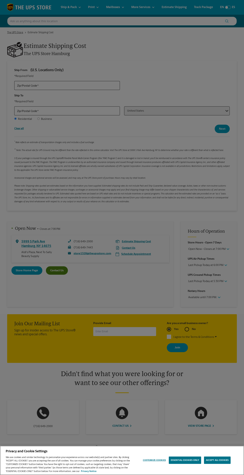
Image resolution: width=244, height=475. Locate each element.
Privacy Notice (88, 471)
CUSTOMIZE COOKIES (154, 460)
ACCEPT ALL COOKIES (217, 460)
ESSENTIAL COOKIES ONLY (185, 460)
